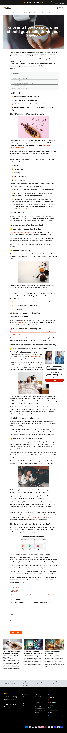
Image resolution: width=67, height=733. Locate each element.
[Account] (57, 8)
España (51, 705)
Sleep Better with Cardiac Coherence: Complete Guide (53, 653)
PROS (62, 1)
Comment (12, 620)
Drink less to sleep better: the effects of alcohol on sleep (33, 653)
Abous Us (51, 12)
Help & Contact (25, 703)
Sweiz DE (58, 699)
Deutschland (53, 702)
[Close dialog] (64, 351)
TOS (36, 704)
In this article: (14, 75)
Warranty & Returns (39, 696)
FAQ (23, 705)
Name (11, 608)
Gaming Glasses (13, 12)
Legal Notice (38, 706)
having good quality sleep (36, 517)
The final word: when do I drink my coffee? (20, 88)
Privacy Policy (38, 699)
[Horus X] (8, 8)
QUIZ (56, 12)
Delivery (37, 694)
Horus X (8, 726)
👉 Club (52, 1)
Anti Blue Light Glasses (27, 12)
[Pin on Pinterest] (18, 587)
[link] (54, 357)
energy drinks (21, 322)
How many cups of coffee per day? (19, 80)
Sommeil (15, 591)
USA (51, 712)
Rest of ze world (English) (56, 715)
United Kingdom (54, 710)
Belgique (52, 697)
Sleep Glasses (37, 12)
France (51, 694)
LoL (19, 12)
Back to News (33, 594)
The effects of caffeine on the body (19, 78)
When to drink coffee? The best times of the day (22, 83)
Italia (51, 707)
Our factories (25, 699)
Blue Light (24, 694)
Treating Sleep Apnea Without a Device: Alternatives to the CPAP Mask (12, 654)
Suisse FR (52, 699)
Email (11, 614)
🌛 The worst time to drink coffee (18, 85)
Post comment (16, 632)
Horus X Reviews (26, 701)
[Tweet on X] (14, 587)
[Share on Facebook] (16, 587)
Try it (54, 380)
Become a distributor (40, 708)
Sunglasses (44, 12)
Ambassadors (57, 1)
